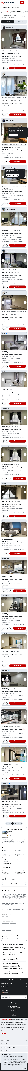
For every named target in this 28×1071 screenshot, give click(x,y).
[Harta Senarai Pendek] (25, 32)
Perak (7, 916)
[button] (7, 845)
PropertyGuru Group (6, 983)
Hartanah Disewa (5, 1044)
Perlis (3, 916)
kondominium (8, 897)
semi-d (18, 897)
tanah (5, 898)
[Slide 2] (11, 47)
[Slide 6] (16, 47)
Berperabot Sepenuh (6, 938)
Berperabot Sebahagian (18, 938)
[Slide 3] (12, 47)
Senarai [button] (8, 21)
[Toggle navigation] (26, 2)
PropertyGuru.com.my (6, 1019)
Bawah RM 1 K (13, 923)
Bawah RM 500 (5, 923)
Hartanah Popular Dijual (7, 1050)
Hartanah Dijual (5, 1040)
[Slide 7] (17, 47)
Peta (21, 21)
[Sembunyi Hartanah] (21, 32)
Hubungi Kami (4, 986)
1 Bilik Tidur (8, 930)
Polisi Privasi (7, 1061)
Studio (3, 930)
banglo (22, 897)
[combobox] (13, 7)
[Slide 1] (10, 47)
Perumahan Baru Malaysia (8, 1047)
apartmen (14, 897)
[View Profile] (14, 27)
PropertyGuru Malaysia (7, 1037)
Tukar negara (4, 990)
